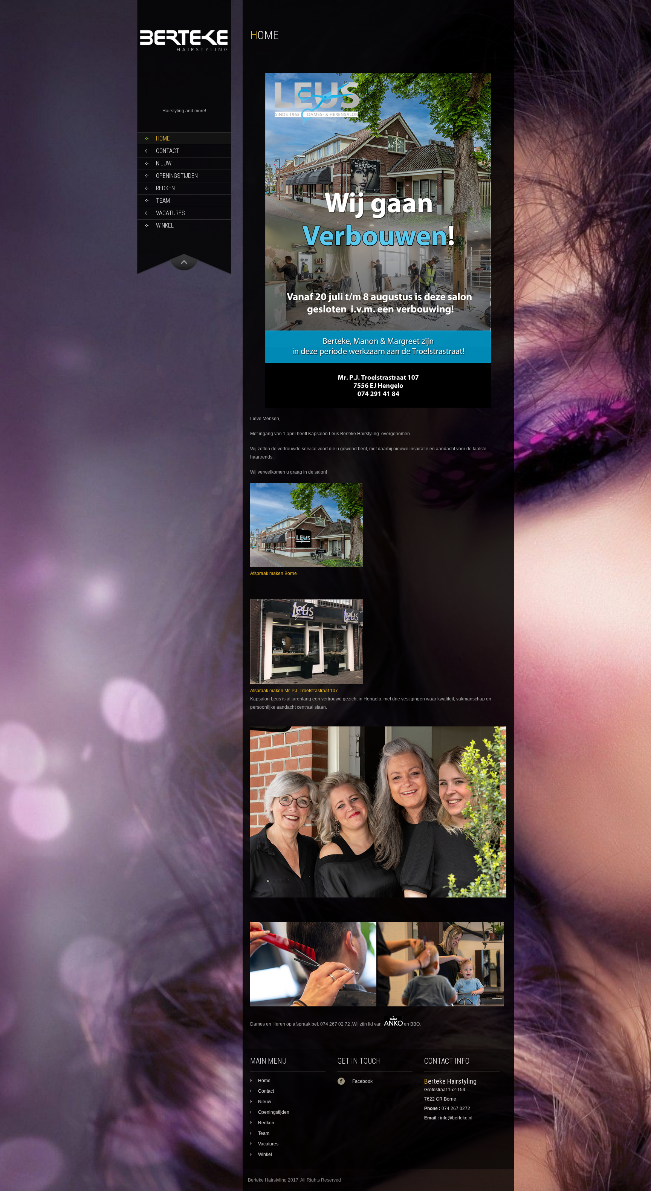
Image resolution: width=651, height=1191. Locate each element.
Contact (167, 150)
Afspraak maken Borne (273, 573)
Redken (165, 188)
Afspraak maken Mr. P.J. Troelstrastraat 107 (294, 690)
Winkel (165, 225)
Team (163, 200)
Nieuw (163, 163)
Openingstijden (177, 175)
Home (163, 138)
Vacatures (170, 213)
